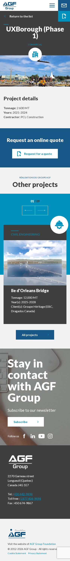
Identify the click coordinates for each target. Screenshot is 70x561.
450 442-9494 (23, 494)
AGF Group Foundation (43, 543)
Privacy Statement (37, 553)
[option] (35, 73)
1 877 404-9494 (30, 498)
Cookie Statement (17, 553)
